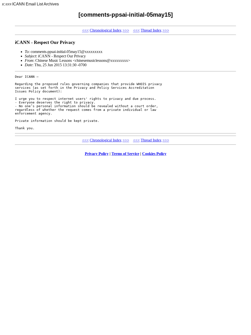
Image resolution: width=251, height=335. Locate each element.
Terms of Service (125, 154)
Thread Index (151, 30)
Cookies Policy (154, 154)
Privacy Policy (97, 154)
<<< (85, 30)
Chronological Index (106, 30)
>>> (126, 30)
